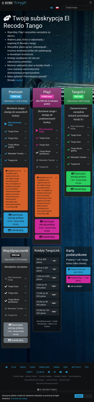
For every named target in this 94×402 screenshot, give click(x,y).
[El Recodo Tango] (6, 367)
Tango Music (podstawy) (45, 152)
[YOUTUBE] (61, 372)
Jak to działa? (76, 286)
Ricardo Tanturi (31, 376)
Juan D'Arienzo (51, 380)
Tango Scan (13, 131)
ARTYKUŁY (76, 367)
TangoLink (12, 160)
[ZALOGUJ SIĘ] (51, 7)
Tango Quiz (13, 138)
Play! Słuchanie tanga (14, 123)
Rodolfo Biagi (18, 376)
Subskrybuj (17, 230)
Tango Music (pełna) (13, 146)
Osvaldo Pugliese (45, 376)
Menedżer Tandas (16, 153)
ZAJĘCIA (40, 372)
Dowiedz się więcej (19, 398)
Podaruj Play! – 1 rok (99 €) (79, 279)
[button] (57, 8)
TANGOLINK (44, 367)
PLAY (14, 367)
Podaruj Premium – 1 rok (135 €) (79, 270)
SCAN (32, 367)
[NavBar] (90, 2)
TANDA (56, 367)
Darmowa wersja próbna (15, 219)
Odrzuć (88, 396)
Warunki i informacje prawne (47, 383)
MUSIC (23, 367)
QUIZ (65, 367)
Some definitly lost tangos (34, 380)
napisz (19, 80)
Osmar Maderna (75, 376)
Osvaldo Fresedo (60, 376)
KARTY (30, 372)
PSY (87, 367)
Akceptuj (79, 396)
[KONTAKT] (67, 372)
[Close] (25, 171)
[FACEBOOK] (49, 372)
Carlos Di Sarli (64, 380)
